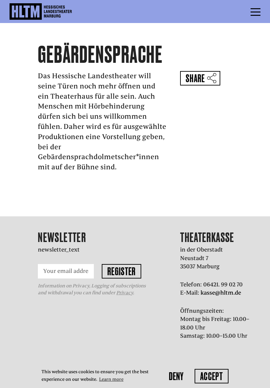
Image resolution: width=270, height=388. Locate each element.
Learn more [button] (111, 379)
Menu (240, 11)
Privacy (124, 293)
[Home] (55, 11)
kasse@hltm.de (221, 292)
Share (195, 78)
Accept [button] (211, 376)
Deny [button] (176, 376)
